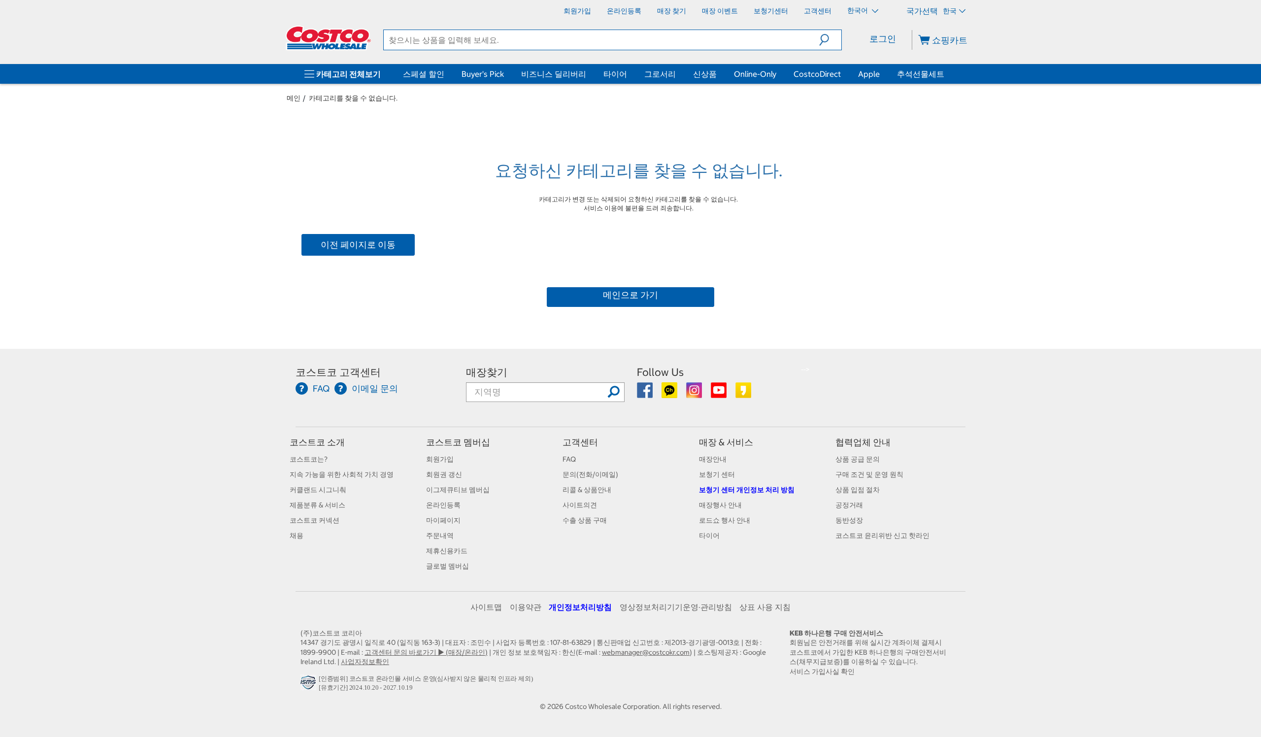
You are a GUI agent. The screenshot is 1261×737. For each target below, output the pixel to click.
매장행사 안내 (720, 505)
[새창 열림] (309, 684)
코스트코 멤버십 (458, 442)
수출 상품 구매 (585, 520)
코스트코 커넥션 (314, 520)
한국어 (858, 10)
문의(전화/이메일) (590, 474)
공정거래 (849, 505)
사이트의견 (580, 505)
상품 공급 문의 (857, 459)
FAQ (569, 459)
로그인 (882, 38)
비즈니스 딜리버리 (553, 74)
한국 (950, 10)
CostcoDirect (817, 74)
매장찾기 (486, 372)
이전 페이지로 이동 (358, 244)
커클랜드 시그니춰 (318, 489)
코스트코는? (309, 459)
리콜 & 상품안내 (587, 489)
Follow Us (660, 372)
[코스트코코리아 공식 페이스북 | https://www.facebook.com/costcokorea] (645, 393)
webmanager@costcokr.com (646, 652)
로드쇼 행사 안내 (724, 520)
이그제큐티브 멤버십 (458, 489)
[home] (328, 38)
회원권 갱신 (444, 474)
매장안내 (713, 459)
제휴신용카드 (446, 550)
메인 (293, 98)
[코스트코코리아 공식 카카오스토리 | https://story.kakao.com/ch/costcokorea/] (743, 393)
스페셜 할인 (423, 74)
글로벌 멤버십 (447, 566)
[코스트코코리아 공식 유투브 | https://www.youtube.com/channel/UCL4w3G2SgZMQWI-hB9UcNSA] (719, 393)
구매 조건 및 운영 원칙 (869, 474)
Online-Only (755, 74)
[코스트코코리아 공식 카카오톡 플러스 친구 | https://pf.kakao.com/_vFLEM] (670, 393)
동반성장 (849, 520)
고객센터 (580, 442)
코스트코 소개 (317, 442)
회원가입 (440, 459)
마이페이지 (443, 520)
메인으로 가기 (630, 295)
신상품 (705, 74)
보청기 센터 (717, 474)
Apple (869, 74)
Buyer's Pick (483, 74)
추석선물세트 (920, 74)
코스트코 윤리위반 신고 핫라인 (882, 535)
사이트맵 (486, 607)
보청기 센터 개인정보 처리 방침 (747, 489)
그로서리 (660, 74)
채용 (296, 535)
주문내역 (440, 535)
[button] (830, 40)
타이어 (615, 74)
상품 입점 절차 (857, 489)
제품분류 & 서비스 (317, 505)
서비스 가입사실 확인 (822, 671)
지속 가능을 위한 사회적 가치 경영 (342, 474)
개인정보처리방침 (580, 607)
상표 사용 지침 (765, 607)
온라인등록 (443, 505)
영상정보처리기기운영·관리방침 (676, 607)
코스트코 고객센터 (338, 372)
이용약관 (525, 607)
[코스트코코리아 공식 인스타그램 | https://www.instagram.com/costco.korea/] (694, 393)
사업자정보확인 (365, 661)
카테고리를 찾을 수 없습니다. (353, 98)
